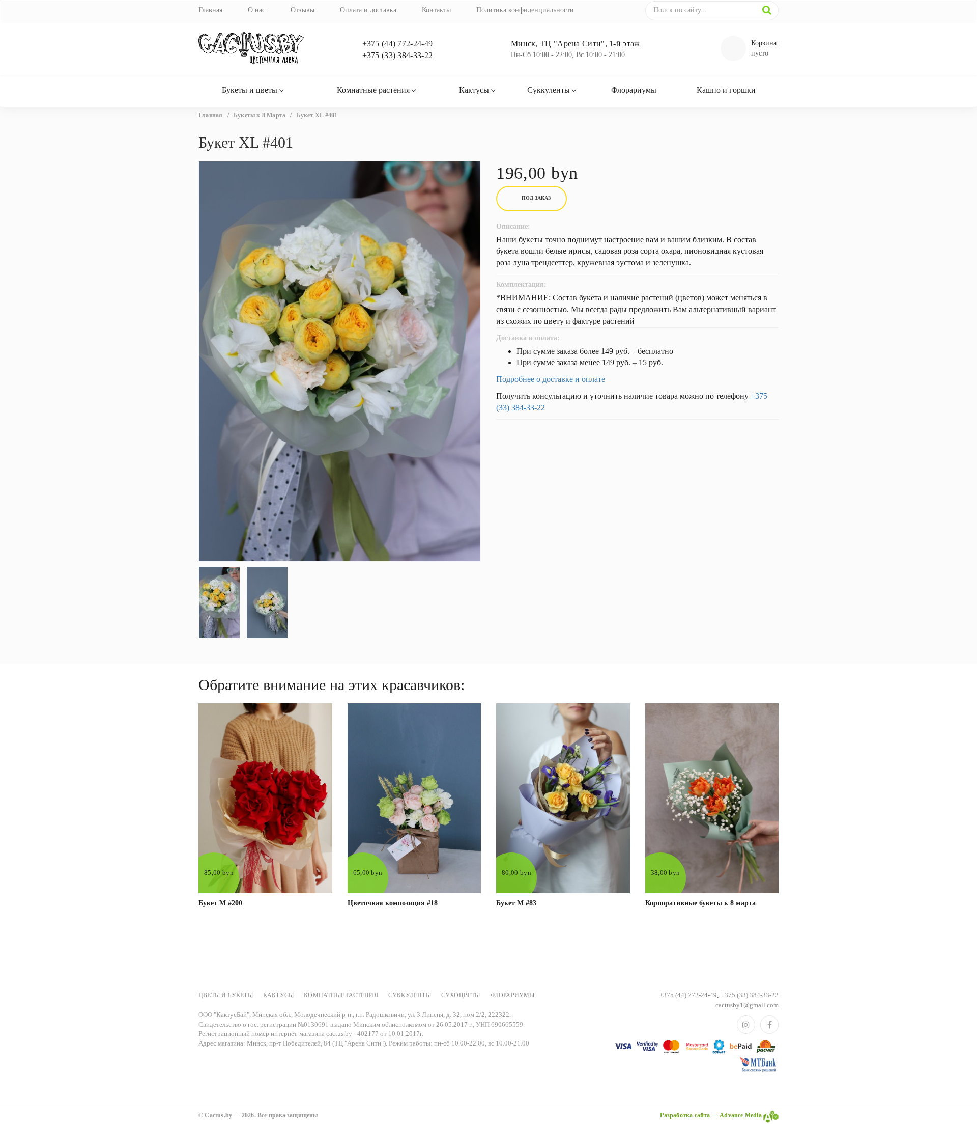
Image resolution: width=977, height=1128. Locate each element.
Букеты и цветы (249, 90)
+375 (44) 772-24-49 (397, 43)
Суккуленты (548, 90)
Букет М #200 (220, 903)
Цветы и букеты (225, 995)
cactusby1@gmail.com (747, 1005)
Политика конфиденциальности (525, 10)
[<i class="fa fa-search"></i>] (767, 10)
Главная (210, 10)
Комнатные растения (373, 90)
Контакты (436, 10)
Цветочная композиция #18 (393, 903)
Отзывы (302, 10)
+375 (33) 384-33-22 (397, 55)
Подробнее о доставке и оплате (550, 379)
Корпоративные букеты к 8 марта (700, 903)
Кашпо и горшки (726, 90)
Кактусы (474, 90)
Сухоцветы (460, 995)
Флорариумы (633, 90)
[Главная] (265, 48)
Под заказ (536, 198)
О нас (256, 10)
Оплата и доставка (368, 10)
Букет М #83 (516, 903)
